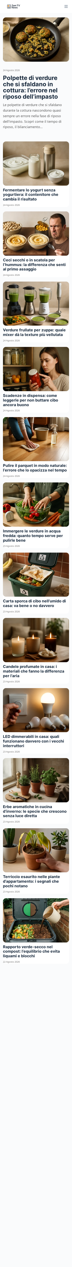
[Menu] (66, 6)
